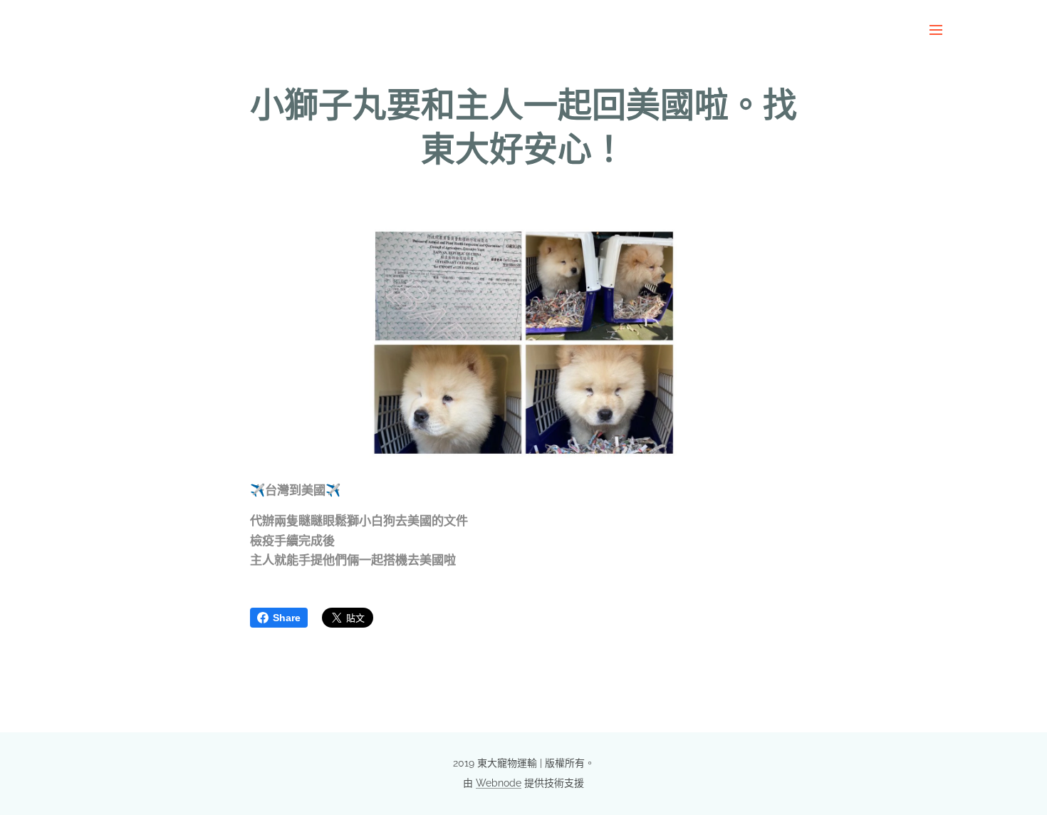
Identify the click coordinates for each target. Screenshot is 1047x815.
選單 (940, 29)
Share (287, 617)
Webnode (498, 783)
